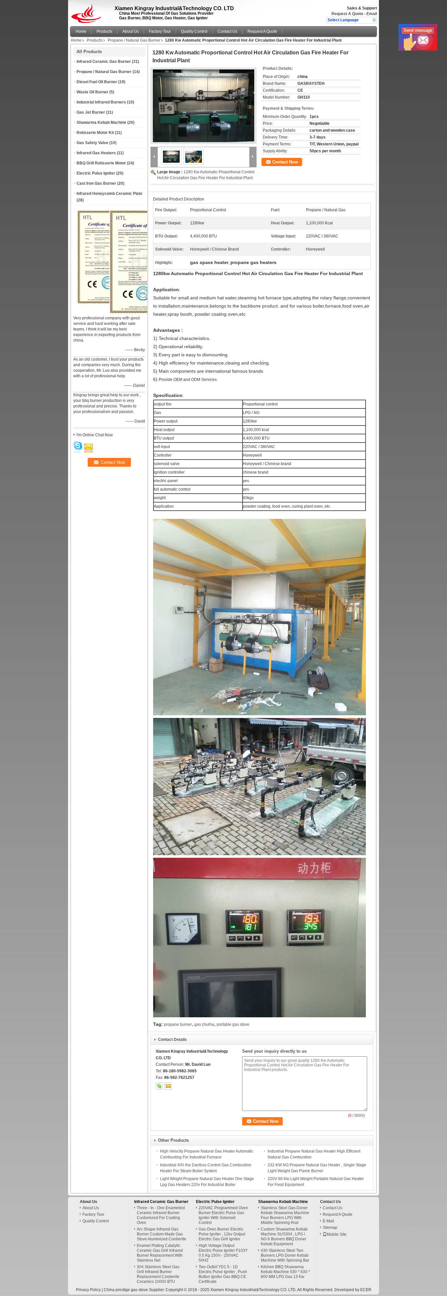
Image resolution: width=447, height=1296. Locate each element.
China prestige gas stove (126, 1289)
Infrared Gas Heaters (96, 153)
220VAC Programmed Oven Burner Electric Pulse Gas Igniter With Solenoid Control (223, 1215)
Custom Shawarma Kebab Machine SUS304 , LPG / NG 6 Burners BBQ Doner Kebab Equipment (284, 1236)
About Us (130, 31)
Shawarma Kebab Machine (101, 122)
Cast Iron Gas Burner (96, 183)
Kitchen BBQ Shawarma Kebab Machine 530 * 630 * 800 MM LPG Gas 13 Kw (285, 1272)
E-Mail (328, 1221)
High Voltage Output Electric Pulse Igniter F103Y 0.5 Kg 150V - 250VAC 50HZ (223, 1253)
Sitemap (330, 1227)
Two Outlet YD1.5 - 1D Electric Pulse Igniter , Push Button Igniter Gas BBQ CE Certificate (223, 1274)
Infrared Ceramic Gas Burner (104, 61)
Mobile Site (337, 1234)
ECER (365, 1289)
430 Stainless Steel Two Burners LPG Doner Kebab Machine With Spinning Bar (285, 1255)
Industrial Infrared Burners (101, 102)
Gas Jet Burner (91, 112)
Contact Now (285, 162)
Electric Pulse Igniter (96, 173)
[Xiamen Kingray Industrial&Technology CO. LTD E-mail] (168, 1086)
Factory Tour (160, 31)
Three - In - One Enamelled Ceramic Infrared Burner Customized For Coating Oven (161, 1215)
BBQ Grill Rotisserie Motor (101, 163)
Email (372, 13)
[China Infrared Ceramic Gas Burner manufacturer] (88, 11)
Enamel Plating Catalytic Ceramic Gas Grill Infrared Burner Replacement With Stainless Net (160, 1253)
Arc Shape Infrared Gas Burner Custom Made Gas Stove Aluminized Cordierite (161, 1234)
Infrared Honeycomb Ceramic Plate (109, 193)
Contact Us (227, 31)
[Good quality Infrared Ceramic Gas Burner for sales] (145, 313)
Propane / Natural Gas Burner (134, 40)
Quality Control (194, 31)
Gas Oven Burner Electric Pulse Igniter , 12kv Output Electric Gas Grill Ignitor (222, 1234)
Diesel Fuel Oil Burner (97, 82)
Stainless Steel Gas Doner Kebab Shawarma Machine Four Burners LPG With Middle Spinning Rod (285, 1215)
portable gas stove (233, 1024)
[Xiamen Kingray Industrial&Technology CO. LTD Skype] (159, 1086)
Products (104, 31)
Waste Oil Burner (92, 92)
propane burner (178, 1024)
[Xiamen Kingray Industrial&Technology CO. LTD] (374, 20)
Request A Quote (347, 13)
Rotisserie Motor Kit (95, 132)
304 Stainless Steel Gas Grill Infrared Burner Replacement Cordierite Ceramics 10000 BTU (158, 1274)
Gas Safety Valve (92, 143)
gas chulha (204, 1024)
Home (81, 31)
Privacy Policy (88, 1289)
